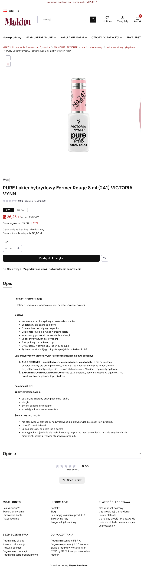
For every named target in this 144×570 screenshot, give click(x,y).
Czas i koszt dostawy (111, 507)
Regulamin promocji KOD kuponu (70, 544)
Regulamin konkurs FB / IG (66, 540)
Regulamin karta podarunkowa (20, 554)
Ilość (5, 242)
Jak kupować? (11, 507)
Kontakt (55, 507)
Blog (53, 511)
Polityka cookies (12, 547)
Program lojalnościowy (63, 522)
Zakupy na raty (59, 518)
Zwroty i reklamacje (14, 544)
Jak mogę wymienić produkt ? (68, 515)
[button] (93, 20)
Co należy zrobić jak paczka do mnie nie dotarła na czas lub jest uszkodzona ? (117, 522)
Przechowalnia (11, 518)
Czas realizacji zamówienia (114, 511)
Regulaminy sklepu (13, 540)
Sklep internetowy (68, 565)
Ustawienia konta (12, 515)
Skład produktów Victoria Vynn (68, 547)
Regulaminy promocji (15, 551)
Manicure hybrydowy (92, 47)
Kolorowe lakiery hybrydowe (121, 47)
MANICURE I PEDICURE (65, 47)
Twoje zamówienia (13, 511)
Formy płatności (108, 515)
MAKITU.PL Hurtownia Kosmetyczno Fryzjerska (26, 47)
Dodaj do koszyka (51, 258)
